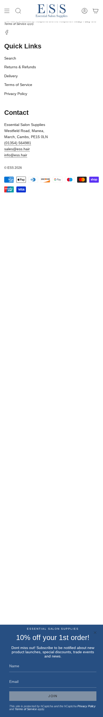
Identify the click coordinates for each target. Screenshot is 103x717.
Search (10, 58)
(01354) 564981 (17, 143)
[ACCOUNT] (84, 11)
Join (52, 695)
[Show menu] (7, 11)
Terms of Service (15, 23)
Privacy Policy (15, 94)
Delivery (11, 76)
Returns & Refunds (20, 67)
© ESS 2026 (13, 168)
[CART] (95, 11)
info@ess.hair (15, 155)
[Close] (95, 632)
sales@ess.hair (17, 149)
